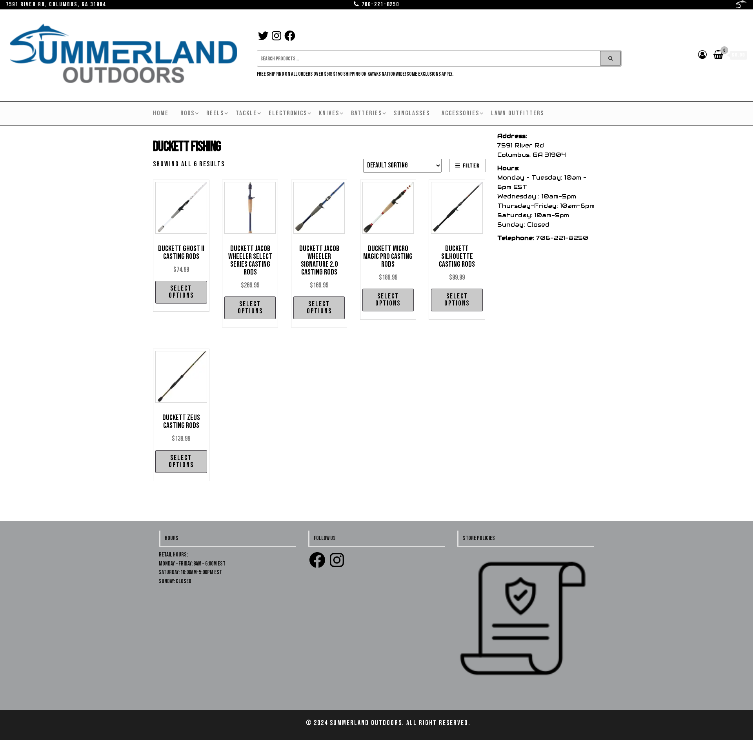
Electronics (288, 113)
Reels (215, 113)
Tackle (246, 113)
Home (161, 113)
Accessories (460, 113)
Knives (329, 113)
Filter (471, 165)
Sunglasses (412, 113)
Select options (181, 292)
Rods (187, 113)
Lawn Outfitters (517, 113)
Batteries (366, 113)
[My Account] (703, 55)
